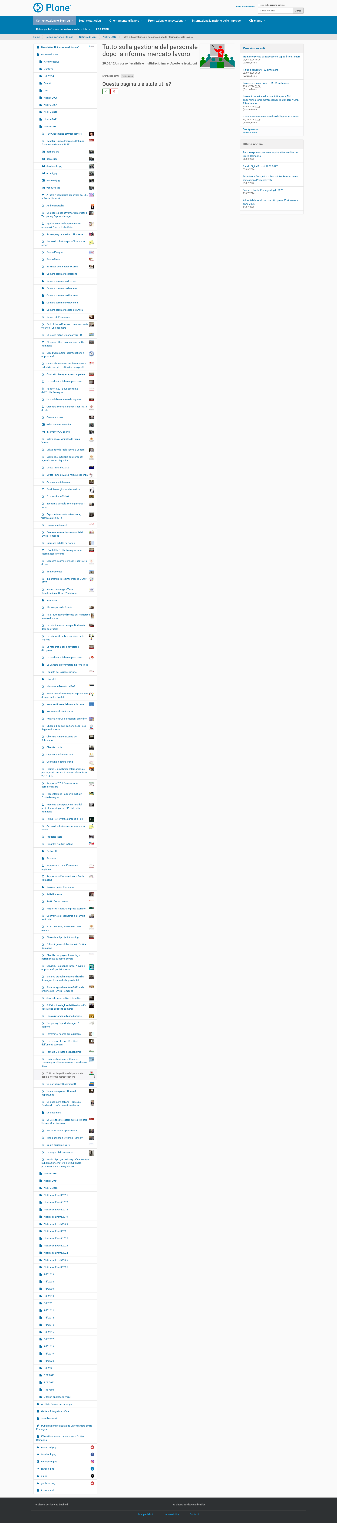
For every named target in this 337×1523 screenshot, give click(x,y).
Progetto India (54, 836)
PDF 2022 (49, 1375)
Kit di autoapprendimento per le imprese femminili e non (65, 616)
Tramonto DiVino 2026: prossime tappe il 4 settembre (271, 56)
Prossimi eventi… (251, 132)
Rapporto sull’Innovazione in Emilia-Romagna (63, 878)
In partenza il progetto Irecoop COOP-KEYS (64, 580)
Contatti (48, 68)
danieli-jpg (52, 158)
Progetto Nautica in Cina (60, 843)
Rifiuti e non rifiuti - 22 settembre (260, 69)
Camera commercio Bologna (61, 273)
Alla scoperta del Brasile (59, 607)
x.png (44, 1476)
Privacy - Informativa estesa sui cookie (61, 29)
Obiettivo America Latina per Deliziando (59, 738)
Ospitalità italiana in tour (60, 754)
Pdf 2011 (48, 1303)
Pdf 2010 (48, 1296)
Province (51, 858)
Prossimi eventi (254, 48)
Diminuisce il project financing (63, 937)
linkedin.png (47, 1468)
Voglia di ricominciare (58, 1144)
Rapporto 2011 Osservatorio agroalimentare (59, 785)
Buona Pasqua (55, 252)
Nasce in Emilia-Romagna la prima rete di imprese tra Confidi (64, 695)
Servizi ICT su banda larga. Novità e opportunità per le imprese (63, 967)
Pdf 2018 (48, 1346)
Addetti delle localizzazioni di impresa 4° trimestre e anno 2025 (270, 202)
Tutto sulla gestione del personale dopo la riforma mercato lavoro (62, 1075)
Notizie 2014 (50, 1180)
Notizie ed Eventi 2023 (55, 1245)
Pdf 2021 (48, 1368)
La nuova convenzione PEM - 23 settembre (266, 83)
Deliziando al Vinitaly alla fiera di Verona (61, 441)
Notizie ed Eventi (88, 36)
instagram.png (49, 1461)
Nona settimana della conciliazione (65, 704)
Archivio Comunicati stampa (56, 1404)
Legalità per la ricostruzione (62, 671)
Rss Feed (48, 1389)
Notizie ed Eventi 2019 (55, 1216)
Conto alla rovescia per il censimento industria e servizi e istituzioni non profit (63, 365)
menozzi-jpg (53, 180)
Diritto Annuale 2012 (58, 467)
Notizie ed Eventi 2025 (55, 1260)
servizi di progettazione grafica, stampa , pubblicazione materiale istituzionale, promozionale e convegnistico (65, 1163)
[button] (73, 20)
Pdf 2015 (48, 1324)
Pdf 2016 (48, 1332)
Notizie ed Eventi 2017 (55, 1202)
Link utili (50, 679)
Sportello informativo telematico (64, 998)
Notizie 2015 (50, 1188)
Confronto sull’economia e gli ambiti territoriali (63, 917)
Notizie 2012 (110, 36)
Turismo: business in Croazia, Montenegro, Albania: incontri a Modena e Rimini (64, 1062)
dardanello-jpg (54, 166)
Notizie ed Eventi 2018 (55, 1209)
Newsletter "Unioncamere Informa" (60, 47)
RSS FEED (102, 29)
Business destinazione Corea (62, 266)
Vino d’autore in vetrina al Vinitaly (65, 1137)
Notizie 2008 (50, 97)
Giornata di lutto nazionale (61, 543)
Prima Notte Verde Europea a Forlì (65, 818)
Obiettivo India (54, 747)
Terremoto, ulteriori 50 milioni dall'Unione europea (59, 1043)
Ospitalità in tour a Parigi (60, 761)
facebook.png (48, 1454)
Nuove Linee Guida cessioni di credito (67, 718)
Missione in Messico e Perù (61, 686)
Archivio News (51, 61)
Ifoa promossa (54, 571)
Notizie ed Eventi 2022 (55, 1238)
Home (36, 36)
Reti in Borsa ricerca (57, 901)
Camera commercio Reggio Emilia (64, 309)
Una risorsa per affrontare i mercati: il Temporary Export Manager (64, 214)
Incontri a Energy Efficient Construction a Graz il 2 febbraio (59, 591)
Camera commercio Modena (61, 288)
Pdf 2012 (48, 1310)
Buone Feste (53, 259)
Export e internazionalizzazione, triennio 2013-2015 (61, 516)
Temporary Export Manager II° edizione (60, 1025)
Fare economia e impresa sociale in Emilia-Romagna (62, 534)
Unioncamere (53, 1112)
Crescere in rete (55, 417)
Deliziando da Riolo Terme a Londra (66, 449)
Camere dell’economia (58, 317)
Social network (49, 1418)
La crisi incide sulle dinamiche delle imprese (62, 638)
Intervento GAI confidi (58, 431)
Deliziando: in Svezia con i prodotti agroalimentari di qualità (62, 458)
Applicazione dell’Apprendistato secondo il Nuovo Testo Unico (61, 225)
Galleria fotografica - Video (55, 1411)
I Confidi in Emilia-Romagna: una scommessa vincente (61, 552)
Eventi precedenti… (251, 129)
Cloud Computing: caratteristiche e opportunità (62, 354)
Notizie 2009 (50, 104)
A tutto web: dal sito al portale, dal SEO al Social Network (64, 196)
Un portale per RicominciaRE (62, 1084)
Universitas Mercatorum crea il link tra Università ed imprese (64, 1121)
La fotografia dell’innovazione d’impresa (60, 648)
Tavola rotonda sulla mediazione (64, 1016)
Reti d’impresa (54, 894)
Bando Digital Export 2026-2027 (260, 166)
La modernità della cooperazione (64, 381)
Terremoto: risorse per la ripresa (64, 1033)
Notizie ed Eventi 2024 (55, 1252)
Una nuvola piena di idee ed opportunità (58, 1093)
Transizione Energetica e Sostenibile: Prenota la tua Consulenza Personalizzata (270, 178)
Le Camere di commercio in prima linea (67, 664)
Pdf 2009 (48, 1288)
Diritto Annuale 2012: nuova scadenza (67, 474)
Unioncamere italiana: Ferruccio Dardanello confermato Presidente (61, 1103)
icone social (47, 1490)
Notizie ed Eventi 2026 (55, 1267)
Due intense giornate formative (63, 489)
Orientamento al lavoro (124, 20)
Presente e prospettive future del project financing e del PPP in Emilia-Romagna (61, 808)
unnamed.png (49, 1447)
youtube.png (48, 1483)
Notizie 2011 (50, 119)
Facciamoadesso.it (57, 525)
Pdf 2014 (48, 76)
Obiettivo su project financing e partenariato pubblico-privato (60, 957)
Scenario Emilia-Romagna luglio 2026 (263, 190)
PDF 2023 (49, 1382)
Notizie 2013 (50, 1173)
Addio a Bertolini (55, 205)
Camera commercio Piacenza (62, 295)
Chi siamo (255, 20)
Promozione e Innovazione (165, 20)
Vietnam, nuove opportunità (62, 1130)
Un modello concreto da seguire (64, 399)
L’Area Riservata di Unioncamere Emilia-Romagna (60, 1438)
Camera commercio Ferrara (61, 281)
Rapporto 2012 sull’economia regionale (59, 867)
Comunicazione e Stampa (53, 20)
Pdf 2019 (48, 1353)
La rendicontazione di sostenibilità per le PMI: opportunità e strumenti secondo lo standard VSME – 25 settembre (272, 100)
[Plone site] (52, 7)
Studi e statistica (89, 20)
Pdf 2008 (48, 1281)
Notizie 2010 (50, 112)
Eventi (47, 83)
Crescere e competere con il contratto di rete (64, 408)
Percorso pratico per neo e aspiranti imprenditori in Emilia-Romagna (270, 154)
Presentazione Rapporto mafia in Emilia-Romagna (61, 795)
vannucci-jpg (53, 187)
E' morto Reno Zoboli (58, 496)
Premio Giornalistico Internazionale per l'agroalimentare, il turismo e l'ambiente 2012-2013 (64, 772)
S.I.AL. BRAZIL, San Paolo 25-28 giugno (61, 928)
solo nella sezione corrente (272, 5)
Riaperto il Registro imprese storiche (66, 908)
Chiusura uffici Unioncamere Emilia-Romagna (63, 344)
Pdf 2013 (48, 1274)
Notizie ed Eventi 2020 (55, 1224)
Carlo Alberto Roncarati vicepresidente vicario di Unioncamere (64, 326)
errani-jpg (52, 173)
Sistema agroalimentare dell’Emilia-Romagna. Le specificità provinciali (62, 978)
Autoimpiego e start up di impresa (65, 234)
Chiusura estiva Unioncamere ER (64, 334)
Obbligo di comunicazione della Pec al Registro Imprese (64, 727)
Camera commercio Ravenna (62, 302)
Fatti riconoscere (245, 6)
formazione (127, 76)
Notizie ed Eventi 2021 (55, 1231)
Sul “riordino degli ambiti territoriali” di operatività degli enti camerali (64, 1007)
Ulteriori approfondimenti (57, 1396)
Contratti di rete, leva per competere (66, 374)
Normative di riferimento (59, 711)
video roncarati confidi (59, 424)
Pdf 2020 (48, 1360)
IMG (45, 90)
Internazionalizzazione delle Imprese (216, 20)
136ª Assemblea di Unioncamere (64, 133)
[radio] (106, 91)
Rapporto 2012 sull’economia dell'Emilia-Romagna (59, 390)
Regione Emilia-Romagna (60, 887)
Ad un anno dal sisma (58, 482)
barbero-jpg (53, 151)
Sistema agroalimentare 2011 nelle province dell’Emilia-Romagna (62, 989)
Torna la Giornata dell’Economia (64, 1051)
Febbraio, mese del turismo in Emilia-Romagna (63, 946)
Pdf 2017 (48, 1339)
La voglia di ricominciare (60, 1152)
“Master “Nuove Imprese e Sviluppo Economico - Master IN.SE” (62, 143)
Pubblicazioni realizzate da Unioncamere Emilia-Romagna (64, 1427)
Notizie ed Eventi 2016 (55, 1195)
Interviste (51, 600)
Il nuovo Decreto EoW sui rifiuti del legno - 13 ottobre (271, 116)
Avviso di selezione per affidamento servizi (63, 243)
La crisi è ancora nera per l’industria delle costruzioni (63, 627)
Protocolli (51, 851)
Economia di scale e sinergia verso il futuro (63, 505)
